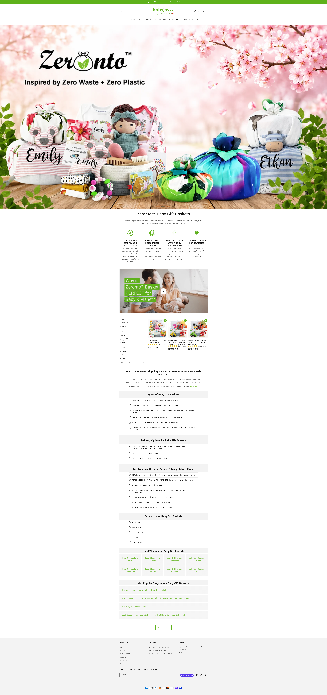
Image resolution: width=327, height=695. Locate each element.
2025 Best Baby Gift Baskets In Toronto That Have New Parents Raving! (153, 615)
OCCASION (124, 351)
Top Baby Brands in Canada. (134, 607)
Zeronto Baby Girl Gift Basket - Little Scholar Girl (157, 341)
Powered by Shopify (170, 691)
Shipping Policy (124, 654)
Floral (123, 340)
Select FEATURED (126, 362)
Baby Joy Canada (160, 691)
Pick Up (121, 663)
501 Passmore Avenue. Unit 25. (159, 647)
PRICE (122, 319)
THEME (122, 335)
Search (121, 647)
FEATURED (124, 359)
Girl (122, 331)
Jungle (123, 346)
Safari (123, 342)
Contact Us (123, 660)
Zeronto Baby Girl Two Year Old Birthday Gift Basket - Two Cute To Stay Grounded (177, 342)
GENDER (123, 326)
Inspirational (125, 338)
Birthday (124, 347)
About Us (122, 650)
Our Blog (181, 652)
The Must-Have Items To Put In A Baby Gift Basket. (144, 590)
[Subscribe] (152, 675)
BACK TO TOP (163, 627)
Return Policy (123, 657)
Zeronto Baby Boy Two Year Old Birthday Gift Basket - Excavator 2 (197, 342)
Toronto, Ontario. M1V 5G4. (158, 650)
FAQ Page (193, 386)
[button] (121, 11)
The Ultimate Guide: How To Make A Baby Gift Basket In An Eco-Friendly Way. (156, 598)
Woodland (124, 344)
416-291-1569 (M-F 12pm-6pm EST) (160, 654)
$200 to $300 (125, 322)
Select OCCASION (126, 355)
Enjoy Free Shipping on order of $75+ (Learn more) (191, 648)
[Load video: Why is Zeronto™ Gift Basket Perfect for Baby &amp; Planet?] (164, 291)
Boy (122, 329)
